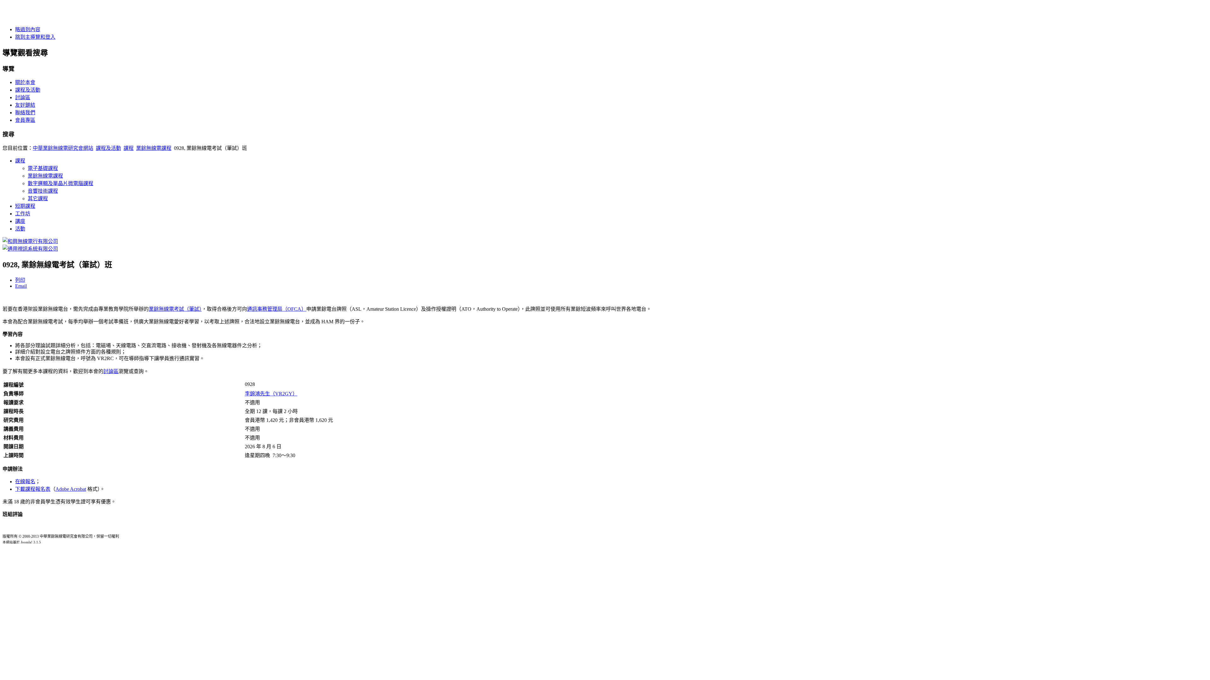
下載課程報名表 (32, 489)
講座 (20, 221)
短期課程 (25, 206)
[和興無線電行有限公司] (30, 241)
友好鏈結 (25, 105)
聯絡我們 (25, 112)
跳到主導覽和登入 (35, 37)
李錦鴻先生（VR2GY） (271, 393)
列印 (20, 280)
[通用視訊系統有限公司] (30, 249)
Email (21, 286)
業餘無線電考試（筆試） (175, 309)
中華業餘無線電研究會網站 (63, 148)
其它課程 (38, 198)
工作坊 (22, 213)
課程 (129, 148)
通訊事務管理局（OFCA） (276, 309)
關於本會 (25, 82)
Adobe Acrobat (70, 489)
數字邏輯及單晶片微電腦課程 (60, 183)
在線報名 (25, 481)
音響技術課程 (43, 191)
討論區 (22, 97)
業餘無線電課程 (153, 148)
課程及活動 (27, 90)
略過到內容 (27, 29)
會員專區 (25, 120)
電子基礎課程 (43, 168)
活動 (20, 228)
